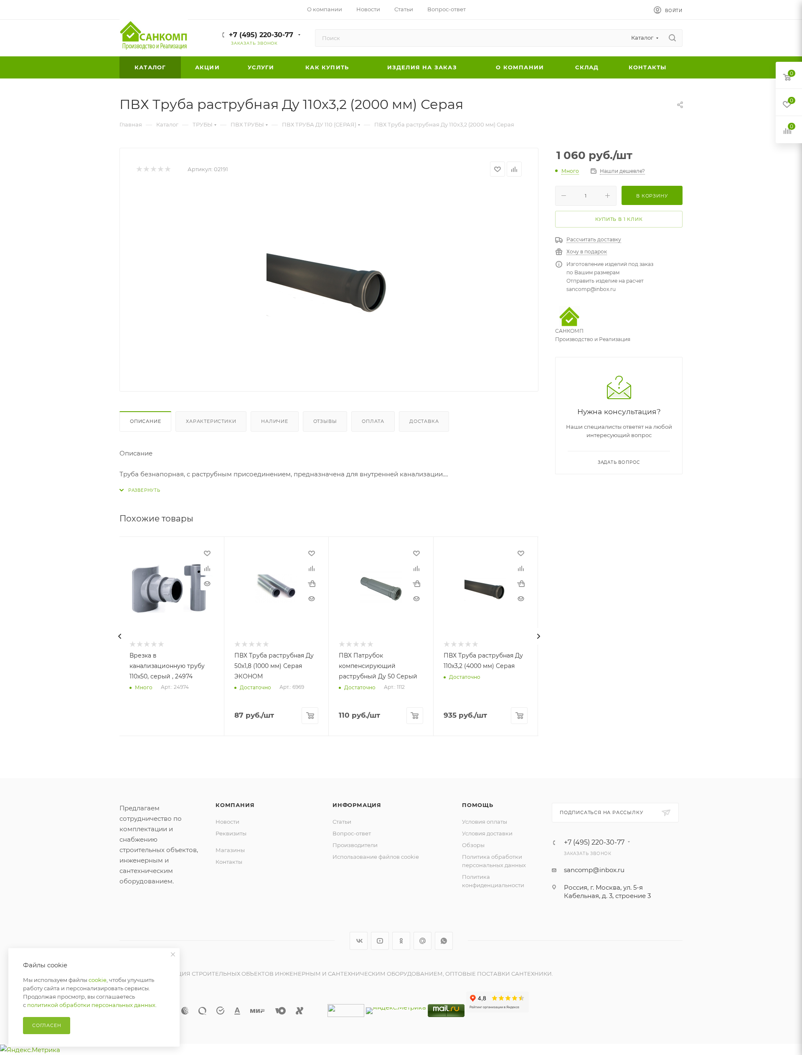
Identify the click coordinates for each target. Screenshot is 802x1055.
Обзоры (473, 845)
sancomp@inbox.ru (594, 870)
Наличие (274, 421)
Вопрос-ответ (351, 833)
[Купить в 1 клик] (311, 583)
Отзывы (325, 421)
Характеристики (211, 421)
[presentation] (119, 636)
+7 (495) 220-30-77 (261, 35)
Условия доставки (487, 833)
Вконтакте (359, 941)
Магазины (230, 850)
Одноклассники (401, 941)
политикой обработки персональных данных (91, 1005)
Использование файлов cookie (375, 856)
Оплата (373, 421)
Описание (145, 421)
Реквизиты (231, 833)
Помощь (477, 805)
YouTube (380, 941)
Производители (355, 845)
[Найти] (672, 38)
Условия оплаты (484, 821)
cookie (98, 980)
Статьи (341, 821)
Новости (227, 821)
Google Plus (422, 941)
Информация (356, 805)
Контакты (229, 861)
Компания (235, 805)
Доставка (424, 421)
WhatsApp (444, 941)
